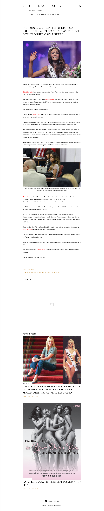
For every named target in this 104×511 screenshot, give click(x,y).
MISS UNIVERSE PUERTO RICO (36, 272)
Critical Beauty (45, 6)
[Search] (80, 6)
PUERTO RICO (55, 272)
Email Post (31, 269)
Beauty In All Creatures (45, 14)
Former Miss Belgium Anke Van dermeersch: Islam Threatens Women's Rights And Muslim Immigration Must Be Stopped (51, 389)
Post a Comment (33, 396)
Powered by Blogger (54, 501)
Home (31, 14)
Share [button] (24, 269)
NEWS (48, 272)
